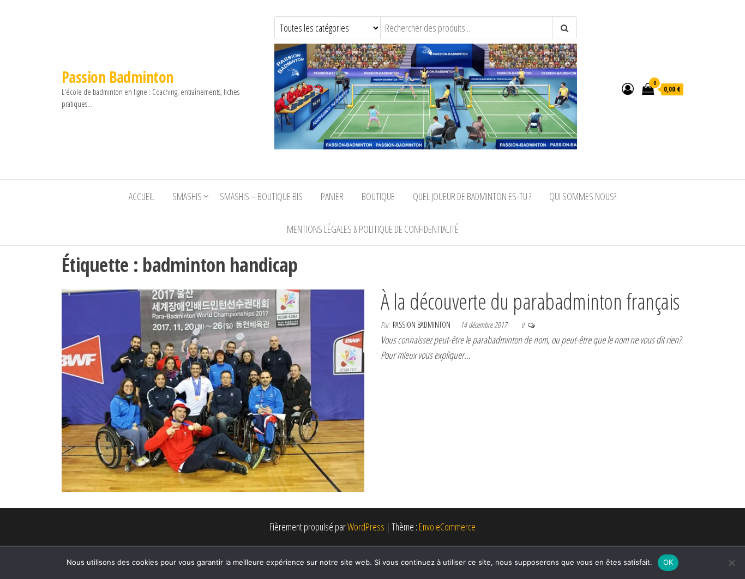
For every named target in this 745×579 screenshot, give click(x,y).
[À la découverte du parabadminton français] (213, 389)
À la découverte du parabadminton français (530, 301)
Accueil (141, 196)
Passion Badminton (117, 77)
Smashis (187, 196)
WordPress (365, 526)
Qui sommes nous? (582, 196)
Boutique (378, 196)
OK (668, 562)
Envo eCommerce (447, 526)
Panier (332, 196)
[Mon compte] (628, 88)
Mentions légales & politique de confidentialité (373, 229)
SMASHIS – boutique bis (261, 196)
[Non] (731, 562)
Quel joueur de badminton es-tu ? (472, 196)
